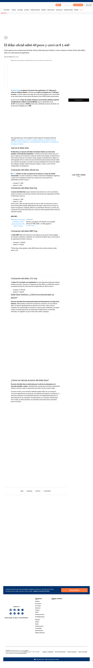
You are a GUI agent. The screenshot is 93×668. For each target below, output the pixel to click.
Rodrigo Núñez (30, 225)
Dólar (21, 491)
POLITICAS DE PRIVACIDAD (60, 651)
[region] (46, 25)
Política (14, 10)
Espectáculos (51, 10)
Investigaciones (68, 10)
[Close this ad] (92, 660)
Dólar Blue (29, 491)
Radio (81, 10)
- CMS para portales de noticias (48, 659)
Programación (39, 626)
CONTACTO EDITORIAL (82, 651)
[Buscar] (53, 5)
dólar (14, 174)
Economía (20, 10)
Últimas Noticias (40, 632)
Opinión (76, 10)
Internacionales (35, 10)
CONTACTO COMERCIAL (72, 651)
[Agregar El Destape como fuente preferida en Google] (59, 57)
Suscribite (74, 590)
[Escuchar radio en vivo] (66, 5)
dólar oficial (16, 90)
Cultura (37, 610)
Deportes (43, 10)
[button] (6, 67)
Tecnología (59, 10)
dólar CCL (38, 491)
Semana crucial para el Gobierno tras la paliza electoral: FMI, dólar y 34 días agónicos (40, 223)
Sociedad (26, 10)
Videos (37, 621)
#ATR (36, 612)
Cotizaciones (47, 491)
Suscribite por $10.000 (78, 5)
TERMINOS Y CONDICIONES (47, 651)
